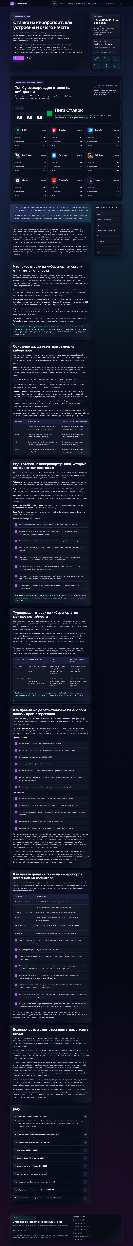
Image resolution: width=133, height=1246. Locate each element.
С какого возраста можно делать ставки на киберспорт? (37, 1134)
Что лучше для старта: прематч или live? (31, 1174)
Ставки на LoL (77, 1239)
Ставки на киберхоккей (80, 1230)
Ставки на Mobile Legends (81, 1236)
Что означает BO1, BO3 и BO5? (26, 1150)
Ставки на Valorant (79, 1223)
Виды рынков (101, 225)
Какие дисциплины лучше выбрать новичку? (32, 1142)
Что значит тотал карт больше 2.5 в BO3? (31, 1166)
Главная (54, 3)
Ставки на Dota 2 (78, 1220)
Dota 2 (62, 3)
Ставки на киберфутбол (81, 1226)
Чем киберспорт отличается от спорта (106, 213)
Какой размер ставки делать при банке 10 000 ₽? (34, 1190)
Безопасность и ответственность (107, 247)
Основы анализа (102, 236)
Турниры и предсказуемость (106, 230)
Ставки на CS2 (78, 1233)
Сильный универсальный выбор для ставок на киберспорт (77, 115)
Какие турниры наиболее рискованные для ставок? (35, 1182)
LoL (120, 3)
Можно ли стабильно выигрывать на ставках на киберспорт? (39, 1198)
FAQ (28, 58)
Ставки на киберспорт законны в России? (31, 1116)
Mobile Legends (110, 3)
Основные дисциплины (104, 219)
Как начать (19, 58)
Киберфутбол (80, 3)
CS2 (101, 3)
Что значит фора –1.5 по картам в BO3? (30, 1158)
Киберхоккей (92, 3)
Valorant (70, 3)
